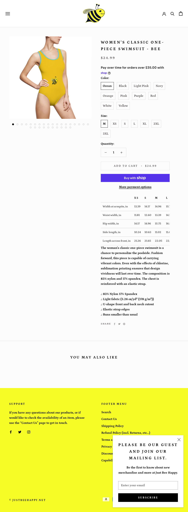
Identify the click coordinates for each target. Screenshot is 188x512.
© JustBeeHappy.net (27, 500)
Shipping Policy (112, 426)
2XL (156, 124)
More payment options (135, 187)
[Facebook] (114, 324)
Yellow (123, 106)
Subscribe (148, 497)
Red (153, 96)
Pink (123, 96)
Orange (108, 96)
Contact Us (109, 419)
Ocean (107, 86)
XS (115, 124)
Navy (159, 86)
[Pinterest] (124, 324)
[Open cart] (180, 13)
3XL (106, 134)
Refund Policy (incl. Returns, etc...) (125, 433)
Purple (138, 96)
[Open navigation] (8, 13)
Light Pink (141, 86)
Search (106, 412)
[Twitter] (119, 324)
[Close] (179, 439)
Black (123, 86)
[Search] (172, 13)
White (107, 106)
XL (145, 124)
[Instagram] (28, 431)
